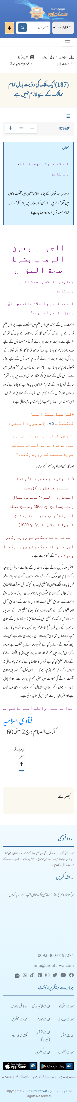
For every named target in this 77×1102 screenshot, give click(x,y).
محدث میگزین (18, 1019)
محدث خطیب (66, 1052)
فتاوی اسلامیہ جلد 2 (19, 64)
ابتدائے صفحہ (21, 754)
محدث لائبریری (41, 1006)
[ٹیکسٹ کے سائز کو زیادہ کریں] (10, 128)
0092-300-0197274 (56, 955)
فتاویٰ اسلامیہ (18, 721)
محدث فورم (43, 1019)
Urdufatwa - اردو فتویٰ (49, 1091)
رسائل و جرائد (19, 1006)
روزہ (44, 58)
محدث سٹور (67, 1036)
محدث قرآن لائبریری (43, 1036)
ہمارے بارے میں (67, 1077)
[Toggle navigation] (68, 42)
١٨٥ (50, 423)
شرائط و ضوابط (38, 1077)
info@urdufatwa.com (54, 965)
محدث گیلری (42, 1052)
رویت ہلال (63, 64)
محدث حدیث (66, 1019)
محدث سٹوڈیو (66, 1006)
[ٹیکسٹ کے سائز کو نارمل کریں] (21, 128)
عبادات (63, 58)
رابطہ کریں (51, 1077)
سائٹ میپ (7, 1077)
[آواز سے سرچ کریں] (9, 28)
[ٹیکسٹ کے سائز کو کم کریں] (32, 128)
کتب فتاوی (22, 58)
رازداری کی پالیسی (22, 1077)
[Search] (22, 27)
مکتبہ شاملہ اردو (19, 1036)
